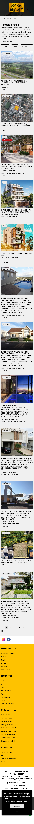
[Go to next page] (6, 631)
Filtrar (6, 46)
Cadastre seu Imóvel (6, 762)
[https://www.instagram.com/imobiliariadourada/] (3, 640)
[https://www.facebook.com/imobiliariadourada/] (9, 640)
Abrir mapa (18, 780)
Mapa (15, 46)
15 (2, 631)
